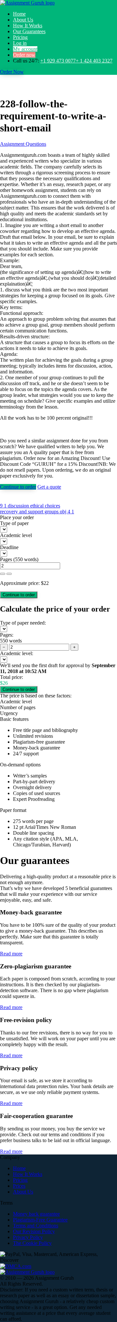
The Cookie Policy (32, 1243)
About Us (23, 19)
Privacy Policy (28, 1237)
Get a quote (49, 487)
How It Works (27, 25)
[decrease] (9, 574)
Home (19, 14)
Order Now (12, 71)
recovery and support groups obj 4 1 (37, 511)
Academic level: (16, 653)
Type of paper (14, 523)
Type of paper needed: (23, 623)
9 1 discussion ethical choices (30, 505)
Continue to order (18, 487)
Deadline (9, 547)
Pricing (20, 37)
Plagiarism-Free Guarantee (40, 1219)
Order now (24, 55)
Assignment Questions (23, 144)
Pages (6, 559)
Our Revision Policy (34, 1231)
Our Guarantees (29, 31)
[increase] (2, 574)
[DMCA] (15, 1266)
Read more (11, 953)
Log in (20, 43)
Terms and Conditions (35, 1225)
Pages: (6, 635)
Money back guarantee (36, 1214)
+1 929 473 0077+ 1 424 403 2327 (76, 60)
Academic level (16, 535)
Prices (19, 1186)
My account (25, 49)
